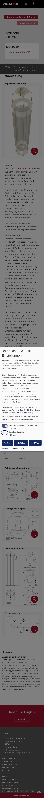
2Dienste (13, 428)
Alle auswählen (35, 442)
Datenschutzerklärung (24, 413)
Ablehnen (7, 443)
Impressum (6, 448)
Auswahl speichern (21, 442)
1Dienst (12, 435)
